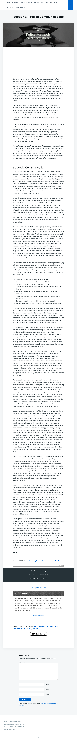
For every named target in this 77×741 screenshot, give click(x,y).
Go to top (61, 565)
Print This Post (39, 615)
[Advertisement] (38, 62)
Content (39, 588)
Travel (55, 2)
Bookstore (15, 2)
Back (33, 588)
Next (44, 588)
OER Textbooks (38, 2)
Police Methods (19, 720)
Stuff (9, 720)
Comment (22, 662)
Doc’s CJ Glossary (26, 2)
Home (8, 2)
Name (47, 684)
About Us (48, 2)
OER (13, 720)
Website (47, 694)
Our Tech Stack (21, 7)
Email (47, 689)
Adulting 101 (10, 7)
